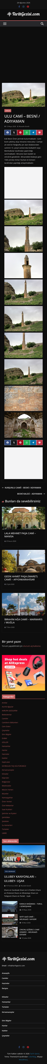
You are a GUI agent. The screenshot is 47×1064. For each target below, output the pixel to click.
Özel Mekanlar (8, 805)
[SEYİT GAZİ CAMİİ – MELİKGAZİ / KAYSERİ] (10, 920)
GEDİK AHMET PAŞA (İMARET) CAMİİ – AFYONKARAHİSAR (21, 578)
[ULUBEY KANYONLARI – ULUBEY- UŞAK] (23, 856)
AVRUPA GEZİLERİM (9, 710)
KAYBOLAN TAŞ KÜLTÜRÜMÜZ (14, 766)
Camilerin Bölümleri (10, 722)
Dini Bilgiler (6, 734)
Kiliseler (5, 774)
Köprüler (5, 778)
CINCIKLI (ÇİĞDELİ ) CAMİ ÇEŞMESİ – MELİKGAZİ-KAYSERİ (29, 932)
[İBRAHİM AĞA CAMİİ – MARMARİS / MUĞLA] (23, 594)
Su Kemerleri (7, 825)
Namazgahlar (7, 797)
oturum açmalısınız (31, 646)
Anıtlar (4, 703)
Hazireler (5, 754)
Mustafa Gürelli (24, 126)
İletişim (5, 988)
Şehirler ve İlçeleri (9, 813)
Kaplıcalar (6, 762)
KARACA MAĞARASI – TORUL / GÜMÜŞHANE (31, 905)
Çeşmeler (6, 730)
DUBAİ (4, 738)
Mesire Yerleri (7, 790)
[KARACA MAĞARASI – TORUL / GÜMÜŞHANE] (10, 907)
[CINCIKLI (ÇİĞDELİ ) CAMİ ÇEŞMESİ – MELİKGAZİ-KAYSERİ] (10, 934)
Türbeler (5, 829)
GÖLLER (5, 742)
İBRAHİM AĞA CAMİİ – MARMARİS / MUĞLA (23, 621)
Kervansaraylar (8, 770)
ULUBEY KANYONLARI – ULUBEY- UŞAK (20, 879)
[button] (23, 212)
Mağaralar (6, 782)
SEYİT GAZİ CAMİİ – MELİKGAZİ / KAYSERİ (28, 918)
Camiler (7, 111)
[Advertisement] (23, 51)
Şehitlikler (6, 817)
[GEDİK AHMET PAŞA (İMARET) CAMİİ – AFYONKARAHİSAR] (23, 551)
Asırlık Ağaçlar (7, 707)
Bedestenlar (7, 714)
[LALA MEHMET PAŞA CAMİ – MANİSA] (23, 508)
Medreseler (6, 786)
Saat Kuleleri (7, 809)
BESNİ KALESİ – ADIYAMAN (29, 493)
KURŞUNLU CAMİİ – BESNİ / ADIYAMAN (23, 487)
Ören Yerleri (7, 801)
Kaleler (5, 758)
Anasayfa (5, 973)
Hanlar (4, 750)
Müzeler (5, 793)
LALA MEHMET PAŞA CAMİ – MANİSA (20, 535)
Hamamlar (6, 746)
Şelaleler (5, 821)
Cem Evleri (6, 726)
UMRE (4, 833)
